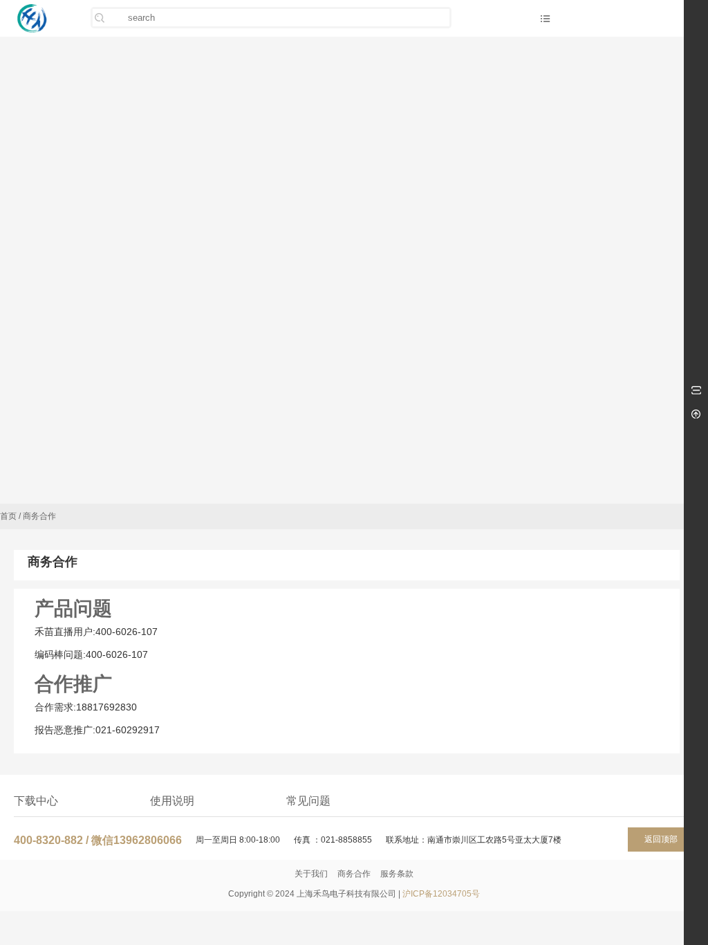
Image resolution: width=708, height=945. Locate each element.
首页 (8, 516)
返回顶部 (661, 839)
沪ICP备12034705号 (441, 894)
